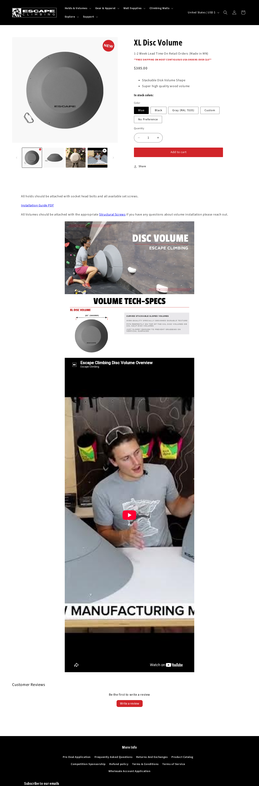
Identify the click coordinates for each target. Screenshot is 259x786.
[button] (77, 8)
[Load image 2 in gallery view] (54, 158)
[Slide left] (16, 157)
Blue (141, 110)
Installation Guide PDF (37, 205)
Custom (210, 110)
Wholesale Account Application (129, 771)
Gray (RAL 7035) (183, 110)
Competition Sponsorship (88, 764)
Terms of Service (173, 764)
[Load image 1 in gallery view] (32, 158)
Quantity (139, 128)
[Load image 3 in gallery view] (76, 158)
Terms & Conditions (145, 764)
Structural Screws (112, 214)
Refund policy (118, 764)
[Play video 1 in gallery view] (97, 158)
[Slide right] (113, 157)
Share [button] (142, 166)
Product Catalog (182, 757)
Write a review (129, 703)
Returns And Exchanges (152, 757)
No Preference (148, 119)
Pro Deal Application (77, 757)
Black (158, 110)
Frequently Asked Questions (113, 757)
